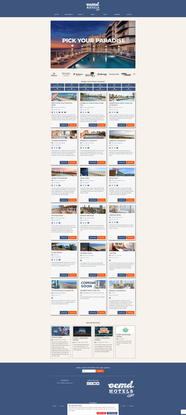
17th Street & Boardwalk (88, 107)
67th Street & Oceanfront (88, 142)
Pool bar (72, 85)
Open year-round (72, 89)
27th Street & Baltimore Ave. (118, 180)
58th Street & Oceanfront (88, 255)
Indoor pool (86, 85)
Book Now (72, 125)
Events (80, 14)
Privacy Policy (111, 408)
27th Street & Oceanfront (88, 180)
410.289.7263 (85, 109)
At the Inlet (55, 254)
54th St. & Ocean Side (116, 255)
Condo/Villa (114, 89)
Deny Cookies (101, 413)
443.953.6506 (114, 295)
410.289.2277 (114, 182)
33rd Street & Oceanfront (117, 107)
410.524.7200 (114, 145)
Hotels (57, 14)
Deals (93, 14)
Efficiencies (100, 85)
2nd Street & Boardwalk (59, 218)
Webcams (117, 14)
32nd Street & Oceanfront (59, 107)
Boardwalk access (100, 89)
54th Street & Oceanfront (117, 143)
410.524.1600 (85, 145)
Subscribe (99, 371)
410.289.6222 (85, 220)
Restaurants (69, 14)
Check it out (64, 125)
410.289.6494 (56, 257)
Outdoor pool (128, 85)
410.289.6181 (56, 220)
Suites (114, 85)
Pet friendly (128, 89)
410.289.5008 (56, 145)
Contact (129, 14)
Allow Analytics (112, 413)
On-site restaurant (57, 85)
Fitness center (57, 89)
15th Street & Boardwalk (59, 142)
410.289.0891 (85, 182)
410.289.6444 (56, 109)
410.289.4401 (56, 182)
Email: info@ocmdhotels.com (65, 383)
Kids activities (86, 89)
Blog (105, 14)
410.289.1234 (114, 109)
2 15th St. (113, 292)
